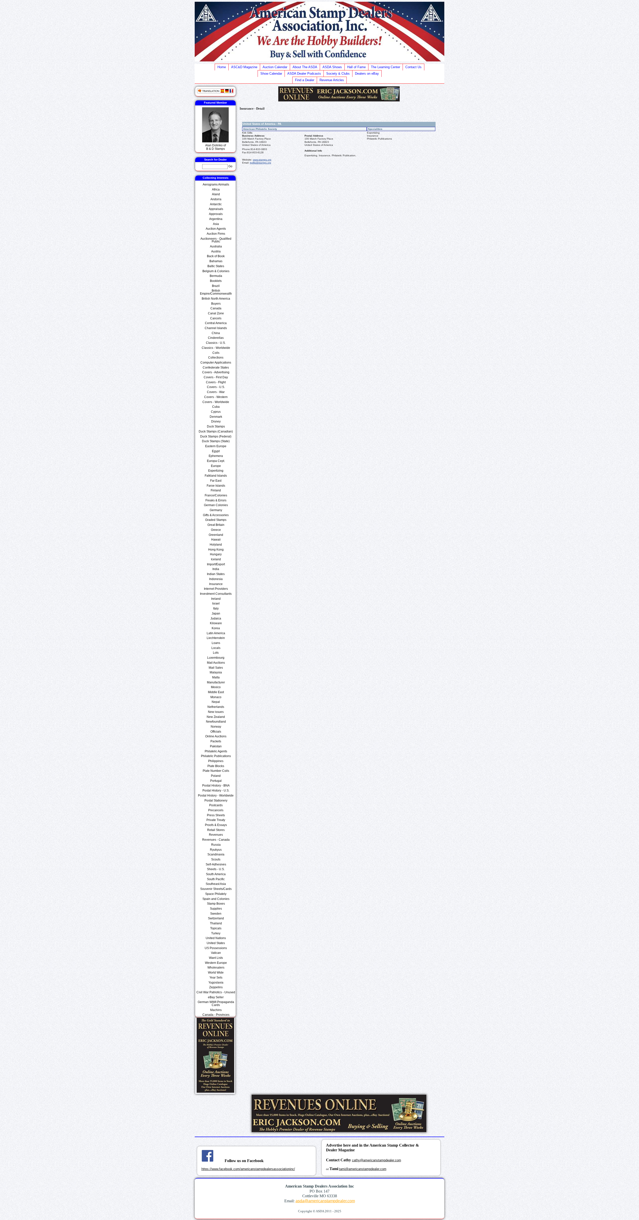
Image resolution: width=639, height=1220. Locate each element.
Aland (216, 194)
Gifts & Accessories (216, 515)
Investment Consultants (216, 593)
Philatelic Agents (216, 751)
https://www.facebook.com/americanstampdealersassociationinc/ (248, 1169)
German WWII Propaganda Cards (216, 1003)
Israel (216, 603)
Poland (216, 775)
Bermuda (216, 275)
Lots (216, 652)
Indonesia (216, 579)
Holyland (216, 544)
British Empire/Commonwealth (216, 292)
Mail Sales (216, 667)
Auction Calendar (275, 67)
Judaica (215, 618)
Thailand (216, 923)
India (215, 569)
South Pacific (216, 879)
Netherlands (215, 706)
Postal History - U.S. (215, 790)
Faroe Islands (216, 485)
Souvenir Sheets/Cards (216, 888)
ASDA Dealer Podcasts (304, 73)
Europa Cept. (216, 460)
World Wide (216, 972)
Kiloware (216, 623)
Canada (215, 308)
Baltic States (215, 266)
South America (216, 874)
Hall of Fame (356, 67)
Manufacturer (216, 682)
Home (221, 67)
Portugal (216, 780)
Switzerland (216, 918)
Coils (215, 352)
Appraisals (216, 208)
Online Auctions (215, 736)
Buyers (216, 303)
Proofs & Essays (216, 824)
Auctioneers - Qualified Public (215, 240)
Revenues (216, 834)
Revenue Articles (332, 80)
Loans (216, 642)
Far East (215, 480)
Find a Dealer (304, 80)
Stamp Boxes (216, 903)
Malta (216, 677)
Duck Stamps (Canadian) (216, 431)
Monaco (215, 697)
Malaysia (216, 672)
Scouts (215, 859)
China (216, 333)
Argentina (215, 218)
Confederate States (216, 367)
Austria (216, 251)
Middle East (216, 692)
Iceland (216, 559)
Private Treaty (215, 819)
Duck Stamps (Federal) (215, 436)
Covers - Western (216, 397)
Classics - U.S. (216, 342)
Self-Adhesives (216, 864)
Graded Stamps (215, 519)
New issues (216, 711)
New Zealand (216, 716)
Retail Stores (216, 829)
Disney (216, 421)
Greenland (216, 534)
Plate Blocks (215, 766)
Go (230, 166)
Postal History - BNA (216, 785)
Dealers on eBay (367, 73)
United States (216, 943)
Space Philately (215, 893)
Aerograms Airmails (216, 184)
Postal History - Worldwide (216, 795)
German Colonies (216, 505)
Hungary (216, 554)
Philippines (215, 761)
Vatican (216, 952)
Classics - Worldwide (216, 347)
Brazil (216, 285)
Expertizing (215, 470)
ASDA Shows (332, 67)
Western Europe (216, 962)
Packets (215, 741)
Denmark (216, 416)
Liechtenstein (216, 637)
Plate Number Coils (216, 770)
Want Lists (216, 957)
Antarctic (216, 204)
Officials (215, 731)
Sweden (215, 913)
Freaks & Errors (215, 500)
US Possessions (216, 948)
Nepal (216, 701)
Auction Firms (216, 233)
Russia (216, 844)
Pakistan (216, 746)
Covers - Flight (216, 382)
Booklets (216, 280)
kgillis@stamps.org (260, 162)
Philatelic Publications (216, 756)
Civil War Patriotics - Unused (215, 992)
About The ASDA (305, 67)
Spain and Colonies (215, 898)
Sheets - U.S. (216, 869)
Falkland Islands (216, 475)
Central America (216, 323)
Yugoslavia (215, 982)
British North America (216, 298)
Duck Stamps (216, 426)
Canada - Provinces (215, 1014)
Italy (216, 608)
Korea (216, 628)
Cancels (215, 318)
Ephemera (216, 455)
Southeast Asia (216, 883)
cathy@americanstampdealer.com (376, 1160)
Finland (216, 490)
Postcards (216, 805)
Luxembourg (215, 657)
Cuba (216, 406)
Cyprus (216, 411)
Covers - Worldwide (215, 402)
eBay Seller (216, 997)
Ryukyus (216, 849)
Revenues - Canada (216, 839)
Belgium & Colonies (215, 271)
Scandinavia (215, 854)
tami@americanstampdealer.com (362, 1169)
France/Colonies (216, 495)
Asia (216, 223)
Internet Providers (216, 588)
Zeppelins (216, 987)
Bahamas (215, 261)
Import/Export (216, 564)
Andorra (215, 199)
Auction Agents (216, 228)
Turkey (215, 933)
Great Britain (215, 524)
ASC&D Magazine (244, 67)
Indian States (216, 574)
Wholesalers (215, 967)
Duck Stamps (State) (216, 441)
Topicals (215, 928)
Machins (216, 1010)
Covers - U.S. (216, 387)
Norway (216, 726)
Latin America (216, 633)
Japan (216, 613)
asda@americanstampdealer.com (325, 1201)
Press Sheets (216, 815)
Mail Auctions (216, 662)
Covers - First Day (216, 377)
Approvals (216, 213)
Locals (215, 647)
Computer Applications (215, 362)
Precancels (215, 810)
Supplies (216, 908)
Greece (216, 529)
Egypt (216, 451)
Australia (216, 246)
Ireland (216, 598)
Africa (216, 189)
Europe (216, 465)
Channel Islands (216, 328)
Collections (215, 357)
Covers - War (216, 392)
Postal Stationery (215, 800)
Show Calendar (271, 73)
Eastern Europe (215, 446)
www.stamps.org (262, 159)
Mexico (216, 687)
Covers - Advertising (215, 372)
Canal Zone (216, 313)
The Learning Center (385, 67)
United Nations (216, 938)
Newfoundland (216, 721)
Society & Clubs (338, 73)
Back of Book (216, 256)
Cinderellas (216, 337)
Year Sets (215, 977)
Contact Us (413, 67)
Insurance (216, 584)
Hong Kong (216, 549)
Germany (216, 510)
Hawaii (216, 539)
